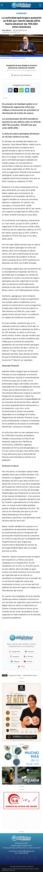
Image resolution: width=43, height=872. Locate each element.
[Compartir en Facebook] (10, 90)
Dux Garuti (6, 30)
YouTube (29, 661)
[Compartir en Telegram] (27, 90)
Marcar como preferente (23, 75)
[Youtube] (35, 858)
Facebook (31, 651)
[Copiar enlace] (32, 90)
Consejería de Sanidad (15, 675)
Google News (16, 651)
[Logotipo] (21, 5)
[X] (29, 858)
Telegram (16, 661)
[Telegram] (19, 858)
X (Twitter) (29, 656)
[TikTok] (24, 858)
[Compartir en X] (16, 90)
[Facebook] (8, 858)
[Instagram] (14, 858)
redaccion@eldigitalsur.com (25, 851)
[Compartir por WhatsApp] (21, 90)
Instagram (15, 656)
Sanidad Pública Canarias (30, 675)
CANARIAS (21, 13)
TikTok (23, 666)
